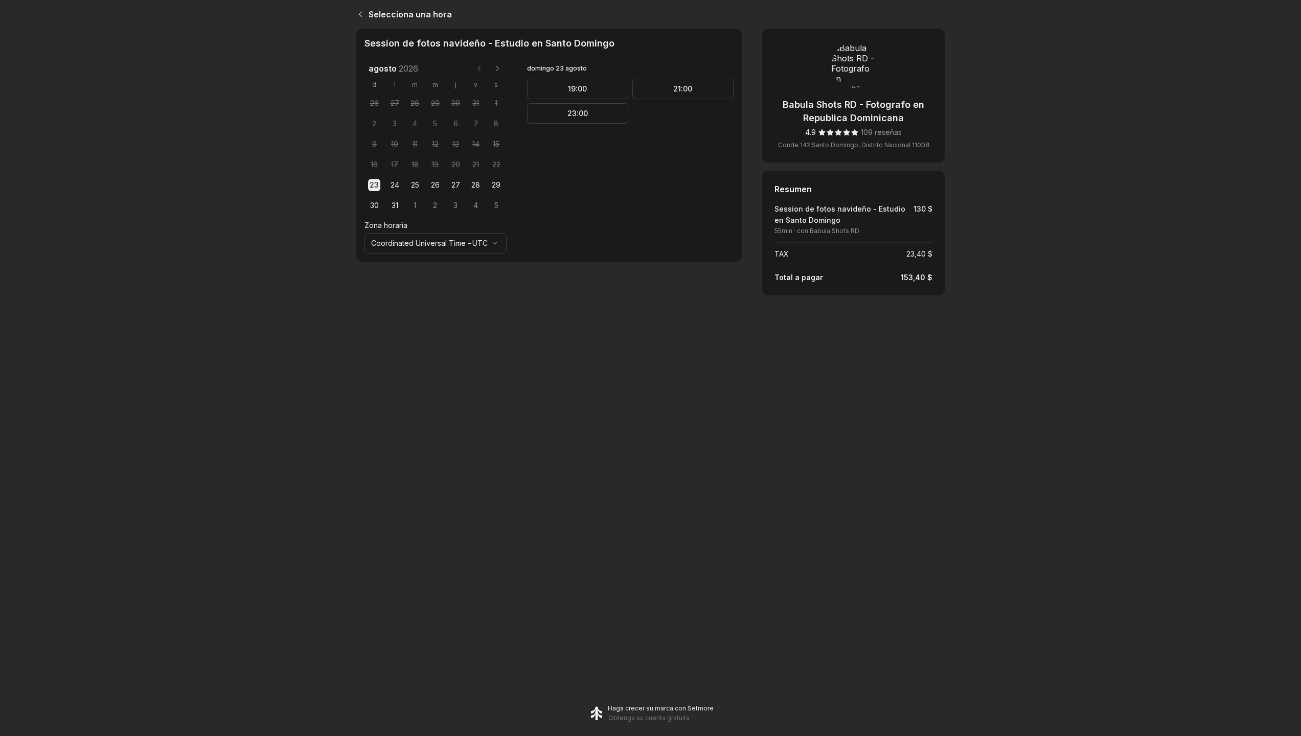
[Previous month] (479, 68)
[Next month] (497, 68)
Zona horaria (385, 225)
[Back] (358, 14)
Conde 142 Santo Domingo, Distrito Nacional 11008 (853, 145)
